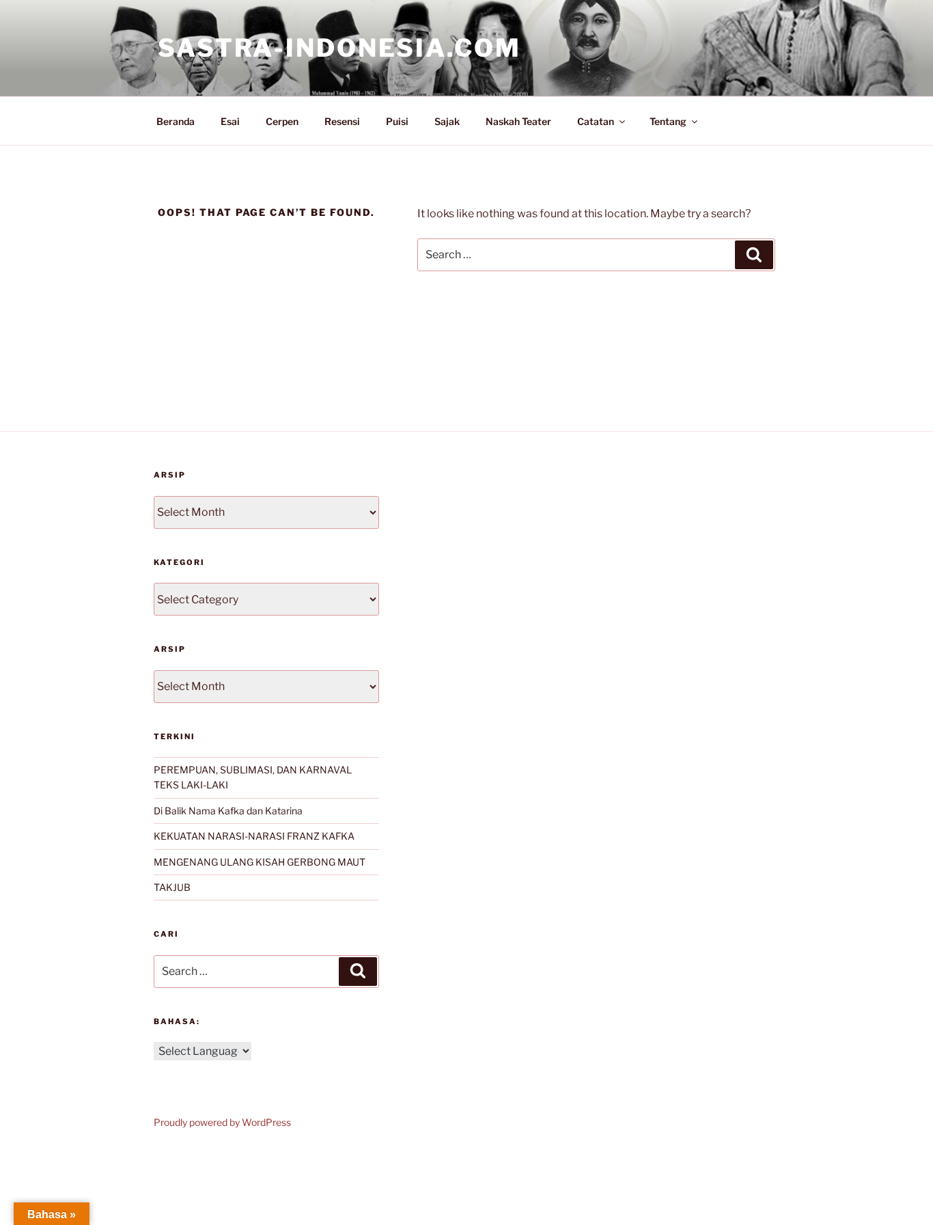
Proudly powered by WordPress (222, 1122)
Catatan (595, 121)
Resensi (342, 121)
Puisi (397, 121)
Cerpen (282, 121)
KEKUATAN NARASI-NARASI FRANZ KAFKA (254, 836)
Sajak (447, 121)
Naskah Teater (518, 121)
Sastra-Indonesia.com (339, 48)
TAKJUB (172, 887)
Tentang (668, 121)
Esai (230, 121)
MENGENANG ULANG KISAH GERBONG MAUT (259, 862)
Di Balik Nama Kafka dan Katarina (228, 810)
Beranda (175, 121)
